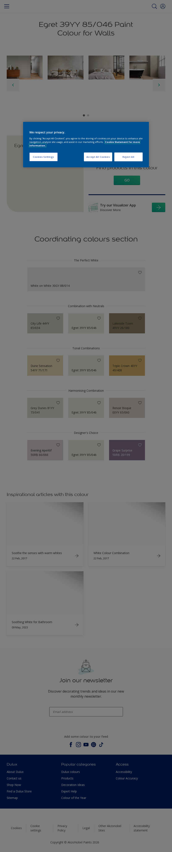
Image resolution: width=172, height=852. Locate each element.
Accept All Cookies (98, 156)
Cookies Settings (43, 156)
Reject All (128, 156)
